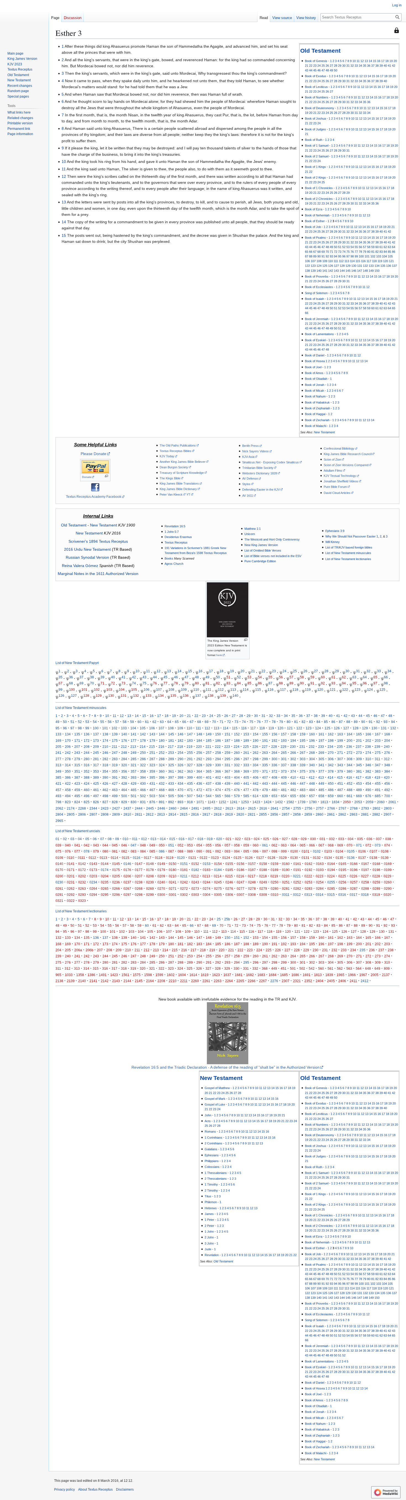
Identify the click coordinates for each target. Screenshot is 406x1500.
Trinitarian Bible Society (257, 467)
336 (274, 765)
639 (265, 796)
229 (283, 746)
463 (115, 790)
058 (237, 845)
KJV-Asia (248, 456)
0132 (317, 857)
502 (143, 796)
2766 (331, 808)
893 (180, 802)
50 (335, 70)
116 (363, 261)
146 (353, 270)
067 (321, 845)
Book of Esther (315, 221)
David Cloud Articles (337, 492)
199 (340, 740)
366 (218, 771)
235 (340, 746)
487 (340, 790)
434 (180, 783)
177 (133, 740)
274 (368, 752)
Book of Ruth (313, 139)
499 (115, 796)
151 (227, 734)
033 (341, 839)
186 (218, 740)
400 (199, 777)
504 (162, 796)
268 (312, 752)
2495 (206, 808)
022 (238, 839)
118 (374, 261)
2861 (331, 814)
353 (96, 771)
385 (58, 777)
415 (340, 777)
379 (340, 771)
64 (393, 247)
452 (349, 783)
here (219, 655)
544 (209, 796)
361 (171, 771)
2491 (195, 808)
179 (152, 740)
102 (372, 256)
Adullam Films (333, 470)
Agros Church (174, 563)
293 (209, 759)
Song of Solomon (316, 293)
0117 (147, 857)
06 (95, 839)
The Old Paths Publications (178, 445)
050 (162, 845)
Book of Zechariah (317, 420)
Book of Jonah (314, 384)
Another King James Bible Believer (182, 461)
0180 (172, 870)
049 (152, 845)
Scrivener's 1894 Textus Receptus (98, 541)
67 (315, 251)
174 (105, 740)
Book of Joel (313, 367)
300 (274, 759)
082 (124, 851)
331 (227, 765)
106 (307, 261)
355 (115, 771)
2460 (172, 808)
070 (349, 845)
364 (199, 771)
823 (68, 802)
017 (191, 839)
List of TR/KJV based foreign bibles (348, 547)
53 (348, 247)
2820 (240, 814)
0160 (286, 863)
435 (190, 783)
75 (348, 251)
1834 (335, 802)
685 (378, 796)
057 (227, 845)
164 (349, 734)
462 (105, 790)
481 (284, 790)
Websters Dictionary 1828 (259, 473)
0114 (114, 857)
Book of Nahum (315, 396)
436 (199, 783)
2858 (297, 814)
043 (96, 845)
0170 (59, 870)
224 (236, 746)
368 (237, 771)
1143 (211, 802)
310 (368, 759)
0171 (71, 870)
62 (385, 247)
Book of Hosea (315, 361)
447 (302, 783)
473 (209, 790)
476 (237, 790)
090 (199, 851)
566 (227, 796)
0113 (103, 857)
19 (391, 61)
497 (96, 796)
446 (293, 783)
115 (357, 261)
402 (218, 777)
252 (162, 752)
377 (321, 771)
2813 (161, 814)
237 (359, 746)
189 (246, 740)
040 (68, 845)
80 (368, 251)
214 (143, 746)
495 (77, 796)
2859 (308, 814)
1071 (200, 802)
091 (209, 851)
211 (114, 746)
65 (306, 251)
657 (312, 796)
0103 (328, 851)
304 (312, 759)
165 (359, 734)
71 (331, 251)
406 (256, 777)
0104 (339, 851)
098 (274, 851)
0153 (206, 863)
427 (115, 783)
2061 (392, 802)
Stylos (246, 484)
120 (385, 261)
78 (360, 251)
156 (274, 734)
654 (284, 796)
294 (218, 759)
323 (152, 765)
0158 (263, 863)
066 (312, 845)
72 (335, 251)
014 (163, 839)
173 (96, 740)
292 (199, 759)
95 (339, 256)
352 (86, 771)
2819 (229, 814)
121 (391, 261)
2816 (195, 814)
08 (110, 839)
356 (124, 771)
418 (368, 777)
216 (161, 746)
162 (331, 734)
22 (310, 65)
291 (190, 759)
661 (349, 796)
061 (265, 845)
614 (256, 796)
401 (209, 777)
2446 (161, 808)
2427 (116, 808)
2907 (387, 814)
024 (257, 839)
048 (143, 845)
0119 (169, 857)
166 (368, 734)
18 (387, 61)
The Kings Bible (170, 478)
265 (284, 752)
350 (68, 771)
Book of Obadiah (316, 378)
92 (327, 256)
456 (387, 783)
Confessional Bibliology (339, 448)
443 (265, 783)
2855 (263, 814)
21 (306, 65)
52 (344, 247)
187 (227, 740)
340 (312, 765)
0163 (320, 863)
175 (115, 740)
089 (190, 851)
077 (77, 851)
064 (293, 845)
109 (324, 261)
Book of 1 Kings (315, 166)
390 (105, 777)
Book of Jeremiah (316, 319)
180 (162, 740)
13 (366, 61)
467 (152, 790)
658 (321, 796)
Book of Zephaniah (317, 408)
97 (348, 256)
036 (369, 839)
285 (133, 759)
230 (293, 746)
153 (246, 734)
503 (152, 796)
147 (359, 270)
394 (143, 777)
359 (152, 771)
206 (68, 746)
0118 (158, 857)
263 (265, 752)
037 (379, 839)
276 (387, 752)
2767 (342, 808)
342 (331, 765)
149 (371, 270)
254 (180, 752)
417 (359, 777)
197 (321, 740)
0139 (385, 857)
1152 (222, 802)
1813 (324, 802)
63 (389, 247)
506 (180, 796)
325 (171, 765)
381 (359, 771)
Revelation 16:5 (175, 526)
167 (378, 734)
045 (115, 845)
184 (199, 740)
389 (96, 777)
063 (284, 845)
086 (162, 851)
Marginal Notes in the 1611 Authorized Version (98, 573)
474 (218, 790)
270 (331, 752)
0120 (181, 857)
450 (331, 783)
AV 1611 (247, 495)
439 (227, 783)
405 (246, 777)
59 (373, 247)
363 (190, 771)
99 (356, 256)
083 (133, 851)
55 (356, 247)
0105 (351, 851)
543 (199, 796)
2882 (376, 814)
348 (387, 765)
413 (321, 777)
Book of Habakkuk (317, 402)
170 (68, 740)
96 (344, 256)
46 (319, 70)
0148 (150, 863)
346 (368, 765)
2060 (381, 802)
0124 (226, 857)
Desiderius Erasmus (178, 537)
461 (96, 790)
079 (96, 851)
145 (348, 270)
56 (360, 247)
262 (256, 752)
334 (256, 765)
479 (265, 790)
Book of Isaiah (314, 298)
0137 (362, 857)
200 (349, 740)
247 (115, 752)
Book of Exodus (315, 76)
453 (359, 783)
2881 (365, 814)
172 (86, 740)
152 (237, 734)
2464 (184, 808)
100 (361, 256)
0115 (125, 857)
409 (284, 777)
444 (274, 783)
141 (324, 270)
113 (346, 261)
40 (385, 65)
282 (105, 759)
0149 (161, 863)
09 (117, 839)
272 (349, 752)
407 (265, 777)
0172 (82, 870)
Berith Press (250, 445)
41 (389, 65)
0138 (373, 857)
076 (68, 851)
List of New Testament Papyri (77, 663)
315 (77, 765)
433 (171, 783)
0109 (59, 857)
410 (293, 777)
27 (331, 65)
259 (227, 752)
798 (58, 802)
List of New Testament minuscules (348, 553)
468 (162, 790)
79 (364, 251)
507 (190, 796)
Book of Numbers (316, 97)
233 (321, 746)
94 (335, 256)
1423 (256, 802)
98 (352, 256)
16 (378, 61)
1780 (313, 802)
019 (210, 839)
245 (96, 752)
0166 (354, 863)
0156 (240, 863)
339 (302, 765)
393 (133, 777)
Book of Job (313, 227)
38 (377, 65)
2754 (286, 808)
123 (313, 265)
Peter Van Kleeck (171, 494)
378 (331, 771)
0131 (305, 857)
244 (86, 752)
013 (153, 839)
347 (378, 765)
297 (246, 759)
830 (133, 802)
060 (256, 845)
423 (77, 783)
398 (180, 777)
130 (353, 265)
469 (171, 790)
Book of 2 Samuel (316, 156)
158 (293, 734)
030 (313, 839)
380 (349, 771)
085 (152, 851)
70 (327, 251)
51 (339, 247)
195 (302, 740)
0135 (339, 857)
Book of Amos (314, 373)
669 (359, 796)
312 (387, 759)
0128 (271, 857)
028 (294, 839)
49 (331, 70)
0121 (192, 857)
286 (143, 759)
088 (180, 851)
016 (181, 839)
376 (312, 771)
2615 (252, 808)
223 (227, 746)
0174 (105, 870)
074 (387, 845)
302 (293, 759)
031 (322, 839)
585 (246, 796)
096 (256, 851)
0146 (127, 863)
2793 (365, 808)
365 (209, 771)
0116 (136, 857)
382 (368, 771)
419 (377, 777)
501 (133, 796)
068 (331, 845)
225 (246, 746)
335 (265, 765)
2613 (229, 808)
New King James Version (261, 545)
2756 (308, 808)
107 (313, 261)
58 (368, 247)
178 (143, 740)
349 (58, 771)
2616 (263, 808)
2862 (342, 814)
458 (68, 790)
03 (72, 839)
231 (302, 746)
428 (124, 783)
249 (133, 752)
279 (77, 759)
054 (199, 845)
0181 (184, 870)
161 (321, 734)
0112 (92, 857)
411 (302, 777)
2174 (71, 808)
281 (96, 759)
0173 (93, 870)
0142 (82, 863)
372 (274, 771)
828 (115, 802)
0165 (342, 863)
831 (143, 802)
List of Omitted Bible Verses (262, 550)
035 (360, 839)
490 (368, 790)
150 (377, 270)
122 (307, 265)
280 (86, 759)
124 (319, 265)
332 (237, 765)
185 (209, 740)
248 (124, 752)
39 (381, 65)
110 (330, 261)
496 (86, 796)
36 (368, 65)
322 (143, 765)
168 (387, 734)
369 (246, 771)
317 (96, 765)
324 (162, 765)
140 (319, 270)
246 (105, 752)
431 (152, 783)
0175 (116, 870)
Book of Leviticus (316, 86)
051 (171, 845)
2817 (206, 814)
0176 (127, 870)
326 (180, 765)
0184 (218, 870)
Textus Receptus (176, 542)
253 (171, 752)
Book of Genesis (316, 61)
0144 (105, 863)
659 (331, 796)
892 (171, 802)
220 (199, 746)
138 (307, 270)
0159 (274, 863)
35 (364, 65)
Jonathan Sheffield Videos (341, 481)
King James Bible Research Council (347, 454)
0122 (203, 857)
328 (199, 765)
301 (284, 759)
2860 (319, 814)
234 (330, 746)
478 (256, 790)
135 (382, 265)
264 (274, 752)
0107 (373, 851)
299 (265, 759)
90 (319, 256)
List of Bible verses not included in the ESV (272, 556)
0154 (218, 863)
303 (302, 759)
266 (293, 752)
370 (256, 771)
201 (359, 740)
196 (312, 740)
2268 (82, 808)
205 (58, 746)
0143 (93, 863)
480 (274, 790)
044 (105, 845)
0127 (260, 857)
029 (304, 839)
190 (256, 740)
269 (321, 752)
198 (331, 740)
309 (359, 759)
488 (349, 790)
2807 (93, 814)
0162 (308, 863)
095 (246, 851)
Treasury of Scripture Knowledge (182, 472)
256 (199, 752)
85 (389, 251)
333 (246, 765)
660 (340, 796)
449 (321, 783)
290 (180, 759)
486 (331, 790)
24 (319, 65)
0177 (139, 870)
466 (143, 790)
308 (349, 759)
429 (133, 783)
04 (80, 839)
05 (87, 839)
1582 (290, 802)
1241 (234, 802)
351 (77, 771)
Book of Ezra (313, 209)
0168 (376, 863)
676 (368, 796)
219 (190, 746)
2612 (218, 808)
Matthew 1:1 (252, 528)
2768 (354, 808)
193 (284, 740)
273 (359, 752)
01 (57, 839)
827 (105, 802)
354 (105, 771)
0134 (328, 857)
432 (162, 783)
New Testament (324, 432)
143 (336, 270)
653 (274, 796)
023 (247, 839)
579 (237, 796)
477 (246, 790)
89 (315, 256)
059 (246, 845)
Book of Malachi (315, 426)
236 (349, 746)
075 (58, 851)
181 (171, 740)
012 (144, 839)
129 (348, 265)
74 (344, 251)
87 (306, 256)
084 (143, 851)
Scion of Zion (332, 459)
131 (359, 265)
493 (58, 796)
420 (387, 777)
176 (124, 740)
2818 (218, 814)
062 (274, 845)
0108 (385, 851)
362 (180, 771)
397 (171, 777)
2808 (105, 814)
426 (105, 783)
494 (68, 796)
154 (256, 734)
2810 (127, 814)
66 (310, 251)
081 (115, 851)
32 (352, 65)
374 (293, 771)
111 (336, 261)
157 (284, 734)
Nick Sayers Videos (255, 451)
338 (293, 765)
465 (133, 790)
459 (77, 790)
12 (362, 61)
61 (381, 247)
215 (152, 746)
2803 (388, 808)
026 (275, 839)
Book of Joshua (315, 118)
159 (302, 734)
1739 (301, 802)
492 (387, 790)
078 (86, 851)
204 (387, 740)
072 (368, 845)
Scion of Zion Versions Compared (346, 465)
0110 (70, 857)
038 (388, 839)
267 (302, 752)
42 (393, 65)
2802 (376, 808)
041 (77, 845)
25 (323, 65)
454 (368, 783)
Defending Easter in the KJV (261, 489)
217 (171, 746)
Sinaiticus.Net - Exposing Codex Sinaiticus (270, 462)
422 (68, 783)
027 (285, 839)
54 (352, 247)
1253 (245, 802)
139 (313, 270)
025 (266, 839)
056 (218, 845)
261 (246, 752)
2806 (82, 814)
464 (124, 790)
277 (58, 759)
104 (384, 256)
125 (324, 265)
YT (188, 494)
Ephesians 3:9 (334, 531)
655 (293, 796)
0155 (229, 863)
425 (96, 783)
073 (378, 845)
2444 (139, 808)
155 (265, 734)
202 (368, 740)
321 (133, 765)
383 (378, 771)
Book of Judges (315, 129)
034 (351, 839)
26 (327, 65)
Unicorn (249, 534)
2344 (93, 808)
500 (124, 796)
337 (284, 765)
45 (315, 70)
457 (58, 790)
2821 (251, 814)
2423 (105, 808)
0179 (161, 870)
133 (371, 265)
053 (190, 845)
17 (382, 61)
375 (302, 771)
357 (133, 771)
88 (310, 256)
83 (381, 251)
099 (284, 851)
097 (265, 851)
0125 (237, 857)
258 (218, 752)
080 (105, 851)
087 (171, 851)
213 (133, 746)
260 (237, 752)
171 (77, 740)
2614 (240, 808)
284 (124, 759)
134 (377, 265)
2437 (127, 808)
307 (340, 759)
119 (380, 261)
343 (340, 765)
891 (162, 802)
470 (180, 790)
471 (190, 790)
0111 (81, 857)
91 (323, 256)
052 (180, 845)
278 (68, 759)
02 (65, 839)
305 (321, 759)
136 (388, 265)
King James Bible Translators (179, 483)
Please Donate (93, 453)
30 (344, 65)
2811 (138, 814)
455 (378, 783)
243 (77, 752)
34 (360, 65)
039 (58, 845)
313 (58, 765)
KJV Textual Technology (340, 475)
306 (331, 759)
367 (227, 771)
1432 (279, 802)
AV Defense (250, 478)
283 (115, 759)
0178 (150, 870)
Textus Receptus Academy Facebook (93, 496)
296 (237, 759)
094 (237, 851)
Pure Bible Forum (335, 486)
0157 (252, 863)
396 (162, 777)
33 (356, 65)
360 (162, 771)
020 (219, 839)
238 (368, 746)
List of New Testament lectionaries (348, 559)
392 (124, 777)
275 (378, 752)
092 (218, 851)
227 (265, 746)
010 (125, 839)
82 (377, 251)
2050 (347, 802)
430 (143, 783)
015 (172, 839)
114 (352, 261)
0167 (365, 863)
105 (390, 256)
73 (339, 251)
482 (293, 790)
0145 (116, 863)
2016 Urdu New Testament (87, 549)
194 (293, 740)
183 (190, 740)
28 (335, 65)
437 (209, 783)
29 (339, 65)
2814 (172, 814)
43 (306, 70)
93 (331, 256)
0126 (249, 857)
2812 (150, 814)
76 (352, 251)
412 (312, 777)
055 (209, 845)
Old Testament (320, 50)
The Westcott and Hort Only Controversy (272, 539)
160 (312, 734)
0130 (294, 857)
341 (321, 765)
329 (209, 765)
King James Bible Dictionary (178, 489)
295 (227, 759)
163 (340, 734)
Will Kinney (332, 542)
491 (378, 790)
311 (377, 759)
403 (227, 777)
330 (218, 765)
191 (265, 740)
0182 (195, 870)
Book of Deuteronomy (319, 108)
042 (86, 845)
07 (102, 839)
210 (105, 746)
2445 (150, 808)
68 (319, 251)
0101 (305, 851)
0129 (283, 857)
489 (359, 790)
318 (105, 765)
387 (77, 777)
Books (169, 558)
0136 (351, 857)
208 (86, 746)
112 (341, 261)
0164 (331, 863)
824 (77, 802)
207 (77, 746)
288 (162, 759)
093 (227, 851)
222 (218, 746)
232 (312, 746)
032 (332, 839)
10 (354, 61)
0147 (139, 863)
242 (68, 752)
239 (377, 746)
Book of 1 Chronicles (319, 188)
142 (330, 270)
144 (342, 270)
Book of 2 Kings (315, 177)
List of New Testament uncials (78, 831)
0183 (206, 870)
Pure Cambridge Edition (260, 561)
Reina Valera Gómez (80, 565)
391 (115, 777)
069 (340, 845)
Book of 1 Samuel (316, 145)
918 (190, 802)
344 (349, 765)
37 (373, 65)
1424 (267, 802)
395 (152, 777)
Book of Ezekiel (315, 340)
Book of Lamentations (319, 334)
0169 (388, 863)
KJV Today (167, 456)
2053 (358, 802)
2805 (71, 814)
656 (302, 796)
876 (152, 802)
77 (356, 251)
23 (315, 65)
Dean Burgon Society (174, 467)
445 (284, 783)
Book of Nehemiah (317, 215)
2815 (184, 814)
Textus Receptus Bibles (175, 451)
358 (143, 771)
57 (364, 247)
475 (227, 790)
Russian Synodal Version (87, 557)
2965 (59, 820)
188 (237, 740)
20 (395, 61)
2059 (369, 802)
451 (340, 783)
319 (115, 765)
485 (321, 790)
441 (246, 783)
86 (393, 251)
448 (312, 783)
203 (378, 740)
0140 (59, 863)
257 (209, 752)
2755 (297, 808)
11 (358, 61)
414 (330, 777)
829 (124, 802)
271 (340, 752)
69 (323, 251)
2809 (116, 814)
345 (359, 765)
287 (152, 759)
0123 (215, 857)
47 (323, 70)
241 (58, 752)
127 (336, 265)
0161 (297, 863)
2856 (274, 814)
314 (68, 765)
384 (387, 771)
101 (367, 256)
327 (190, 765)
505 (171, 796)
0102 (317, 851)
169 (58, 740)
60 (377, 247)
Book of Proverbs (316, 276)
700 (387, 796)
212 (124, 746)
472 (199, 790)
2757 (320, 808)
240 (387, 746)
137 (394, 265)
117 (369, 261)
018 (200, 839)
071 (359, 845)
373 (284, 771)
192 (274, 740)
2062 (59, 808)
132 (365, 265)
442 (256, 783)
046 (124, 845)
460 (86, 790)
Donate (86, 477)
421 (58, 783)
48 (327, 70)
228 (274, 746)
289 (171, 759)
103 (378, 256)
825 (86, 802)
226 (255, 746)
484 (312, 790)
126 (330, 265)
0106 (362, 851)
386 (68, 777)
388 (86, 777)
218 (180, 746)
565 (218, 796)
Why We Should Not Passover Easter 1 (351, 536)
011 (135, 839)
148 (365, 270)
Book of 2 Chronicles (319, 198)
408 (274, 777)
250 (143, 752)
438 (218, 783)
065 (302, 845)
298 (256, 759)
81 (373, 251)
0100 (294, 851)
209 (96, 746)
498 (105, 796)
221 (208, 746)
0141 (71, 863)
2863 (353, 814)
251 (152, 752)
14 (370, 61)
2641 (274, 808)
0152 (195, 863)
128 (342, 265)
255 (190, 752)
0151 (184, 863)
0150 (172, 863)
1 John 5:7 (172, 531)
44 (310, 70)
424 (86, 783)
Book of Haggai (315, 414)
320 (124, 765)
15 (374, 61)
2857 (285, 814)
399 (190, 777)
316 (86, 765)
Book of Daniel (314, 355)
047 (133, 845)
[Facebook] (95, 487)
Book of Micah (314, 390)
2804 (59, 814)
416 (349, 777)
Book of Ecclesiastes (319, 287)
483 (302, 790)
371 (265, 771)
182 (180, 740)
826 (96, 802)
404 (237, 777)
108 (319, 261)
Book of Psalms (315, 237)
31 (348, 65)
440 (237, 783)
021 (228, 839)
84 (385, 251)
